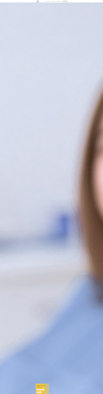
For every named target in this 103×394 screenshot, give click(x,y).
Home (45, 1)
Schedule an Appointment (41, 389)
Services (50, 1)
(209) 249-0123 (65, 1)
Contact (62, 1)
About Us (48, 1)
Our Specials (53, 1)
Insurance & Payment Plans (58, 1)
